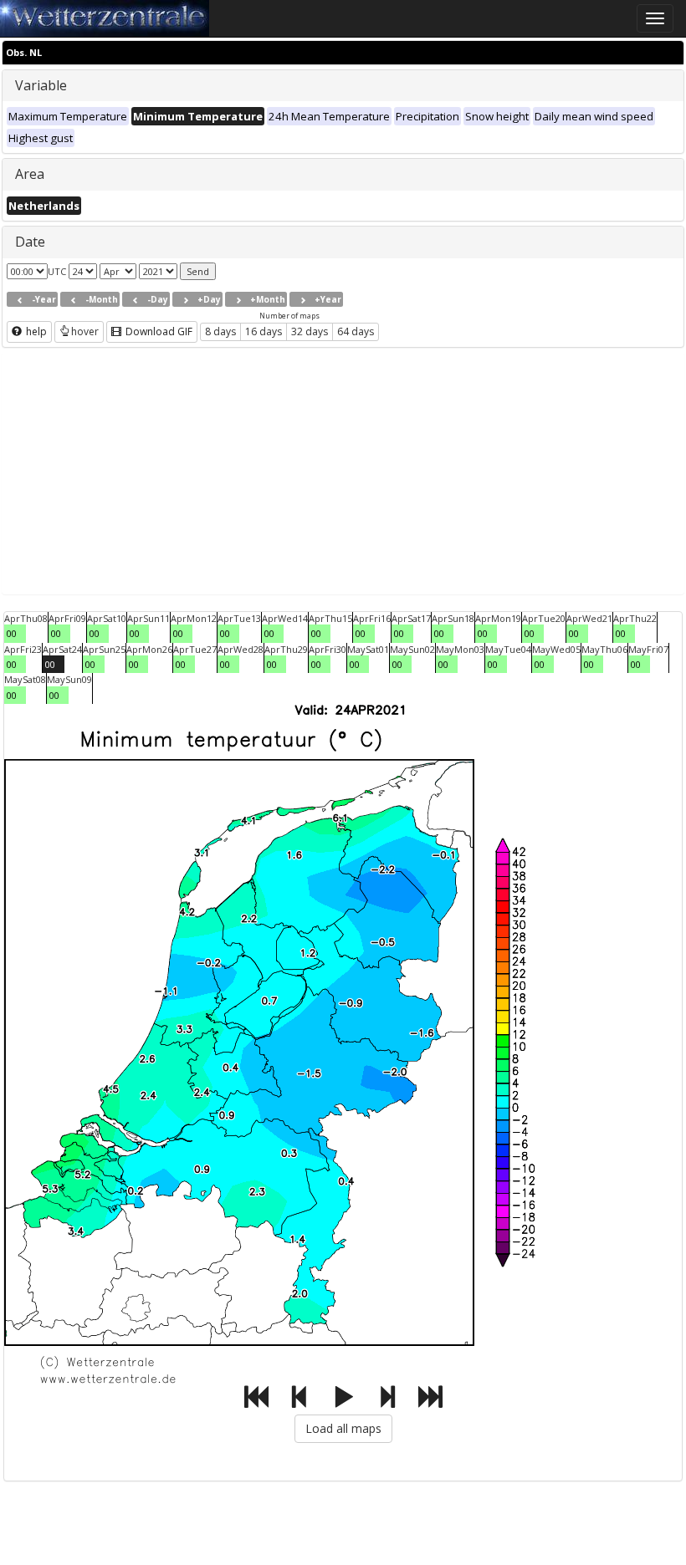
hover (85, 331)
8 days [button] (220, 331)
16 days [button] (263, 331)
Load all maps (343, 1428)
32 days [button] (309, 331)
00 (12, 633)
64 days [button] (355, 331)
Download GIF (157, 331)
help (35, 331)
